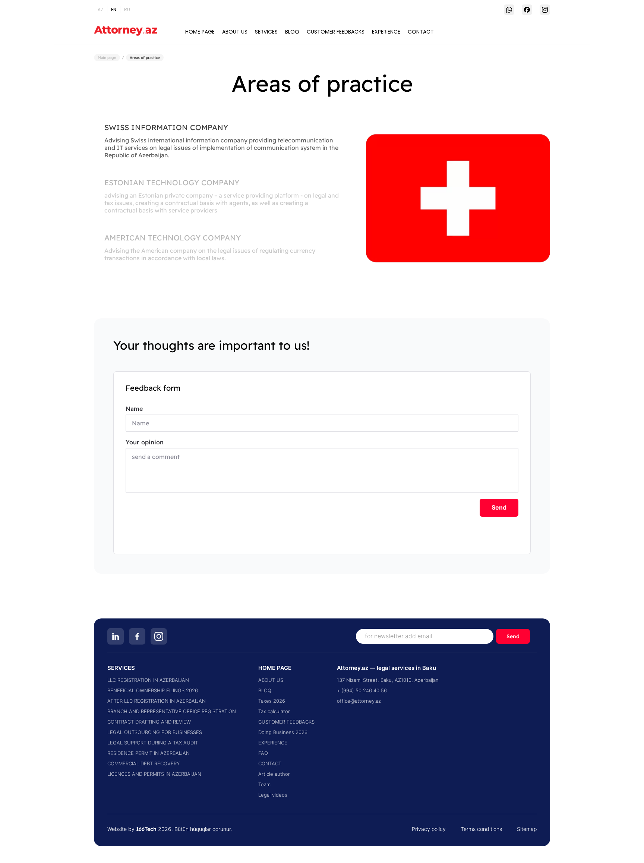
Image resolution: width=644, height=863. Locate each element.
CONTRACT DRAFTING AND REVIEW (149, 721)
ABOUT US (234, 31)
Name (134, 408)
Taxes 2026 (271, 701)
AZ (100, 9)
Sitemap (527, 829)
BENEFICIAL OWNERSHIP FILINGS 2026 (152, 690)
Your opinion (145, 442)
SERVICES (266, 31)
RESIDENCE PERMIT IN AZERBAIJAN (148, 753)
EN (113, 9)
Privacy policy (429, 829)
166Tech (146, 829)
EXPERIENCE (386, 31)
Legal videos (272, 795)
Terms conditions (481, 829)
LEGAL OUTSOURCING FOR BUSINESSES (154, 732)
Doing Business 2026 (282, 732)
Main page (107, 57)
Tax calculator (274, 711)
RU (127, 9)
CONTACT (421, 31)
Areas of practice (145, 57)
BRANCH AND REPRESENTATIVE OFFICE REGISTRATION (171, 711)
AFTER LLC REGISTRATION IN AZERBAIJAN (156, 701)
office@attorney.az (359, 701)
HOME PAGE (200, 31)
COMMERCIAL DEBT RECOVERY (143, 763)
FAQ (263, 753)
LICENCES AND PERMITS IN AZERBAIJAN (154, 774)
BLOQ (292, 31)
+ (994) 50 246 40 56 (362, 690)
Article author (274, 774)
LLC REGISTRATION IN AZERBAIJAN (148, 680)
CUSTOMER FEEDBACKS (335, 31)
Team (264, 784)
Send (499, 507)
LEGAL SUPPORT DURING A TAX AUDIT (152, 742)
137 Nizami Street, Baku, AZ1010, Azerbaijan (388, 680)
